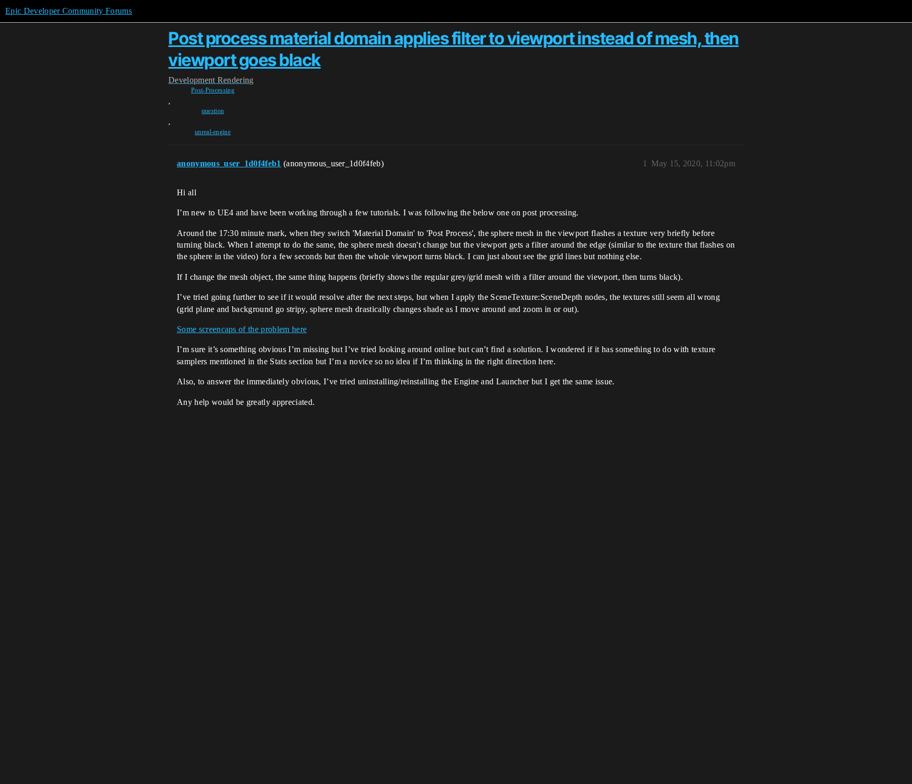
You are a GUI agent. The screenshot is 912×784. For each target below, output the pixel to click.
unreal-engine (213, 132)
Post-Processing (212, 90)
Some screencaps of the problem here (242, 329)
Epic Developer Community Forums (68, 10)
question (213, 111)
